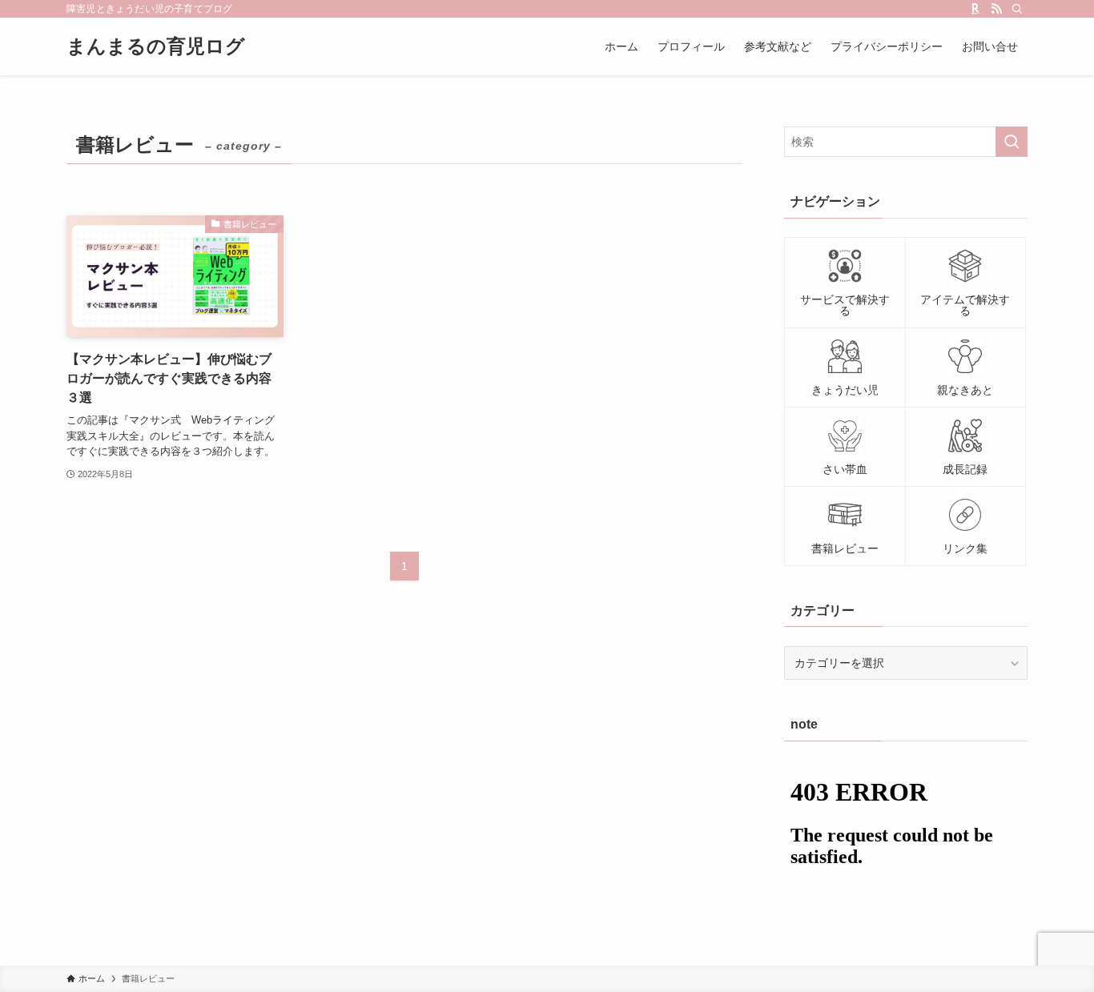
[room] (975, 9)
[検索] (1017, 9)
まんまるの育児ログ (155, 46)
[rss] (996, 9)
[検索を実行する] (1011, 142)
